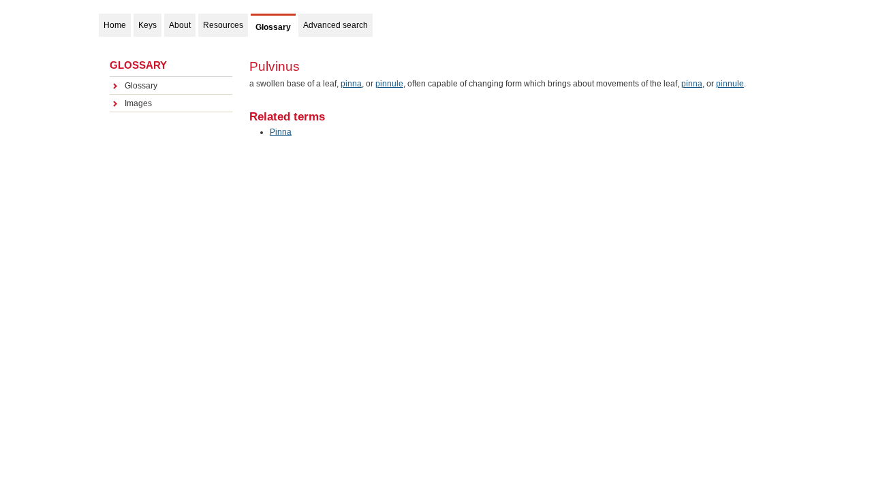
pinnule (389, 83)
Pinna (281, 132)
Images (138, 103)
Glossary (141, 86)
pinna (351, 83)
